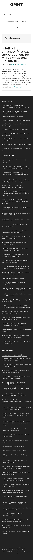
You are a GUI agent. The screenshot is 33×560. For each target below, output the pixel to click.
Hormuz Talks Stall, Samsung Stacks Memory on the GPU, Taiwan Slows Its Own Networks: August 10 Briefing (16, 423)
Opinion (4, 552)
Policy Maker (27, 552)
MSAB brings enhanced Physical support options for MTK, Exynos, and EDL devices (15, 54)
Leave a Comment (21, 64)
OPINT (16, 4)
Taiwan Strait (20, 552)
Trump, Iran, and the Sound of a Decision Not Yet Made (16, 144)
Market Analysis (16, 550)
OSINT (8, 552)
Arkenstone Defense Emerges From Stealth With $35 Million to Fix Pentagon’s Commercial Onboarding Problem (15, 415)
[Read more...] (17, 87)
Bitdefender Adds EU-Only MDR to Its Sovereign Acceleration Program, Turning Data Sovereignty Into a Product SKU (16, 193)
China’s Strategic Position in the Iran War (12, 116)
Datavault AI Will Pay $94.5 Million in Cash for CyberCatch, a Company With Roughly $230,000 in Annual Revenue (15, 174)
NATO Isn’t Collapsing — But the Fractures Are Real (15, 129)
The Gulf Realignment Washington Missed (13, 278)
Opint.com (22, 548)
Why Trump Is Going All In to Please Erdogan (13, 446)
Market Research (26, 550)
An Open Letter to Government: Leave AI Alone (14, 450)
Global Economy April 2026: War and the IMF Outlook (16, 120)
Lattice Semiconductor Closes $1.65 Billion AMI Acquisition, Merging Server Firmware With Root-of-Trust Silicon (15, 201)
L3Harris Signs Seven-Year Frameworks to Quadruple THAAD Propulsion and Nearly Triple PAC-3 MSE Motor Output (16, 401)
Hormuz (13, 552)
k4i (17, 554)
